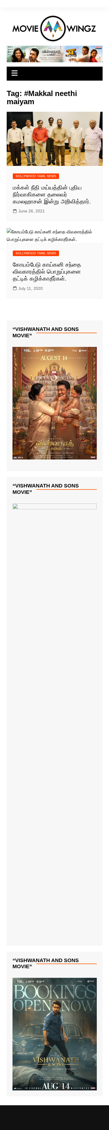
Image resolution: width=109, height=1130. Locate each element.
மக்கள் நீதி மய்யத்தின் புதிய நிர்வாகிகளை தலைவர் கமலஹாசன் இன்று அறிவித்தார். (52, 194)
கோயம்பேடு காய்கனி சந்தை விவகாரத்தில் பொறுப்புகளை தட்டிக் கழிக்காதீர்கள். (47, 271)
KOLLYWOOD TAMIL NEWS (36, 176)
